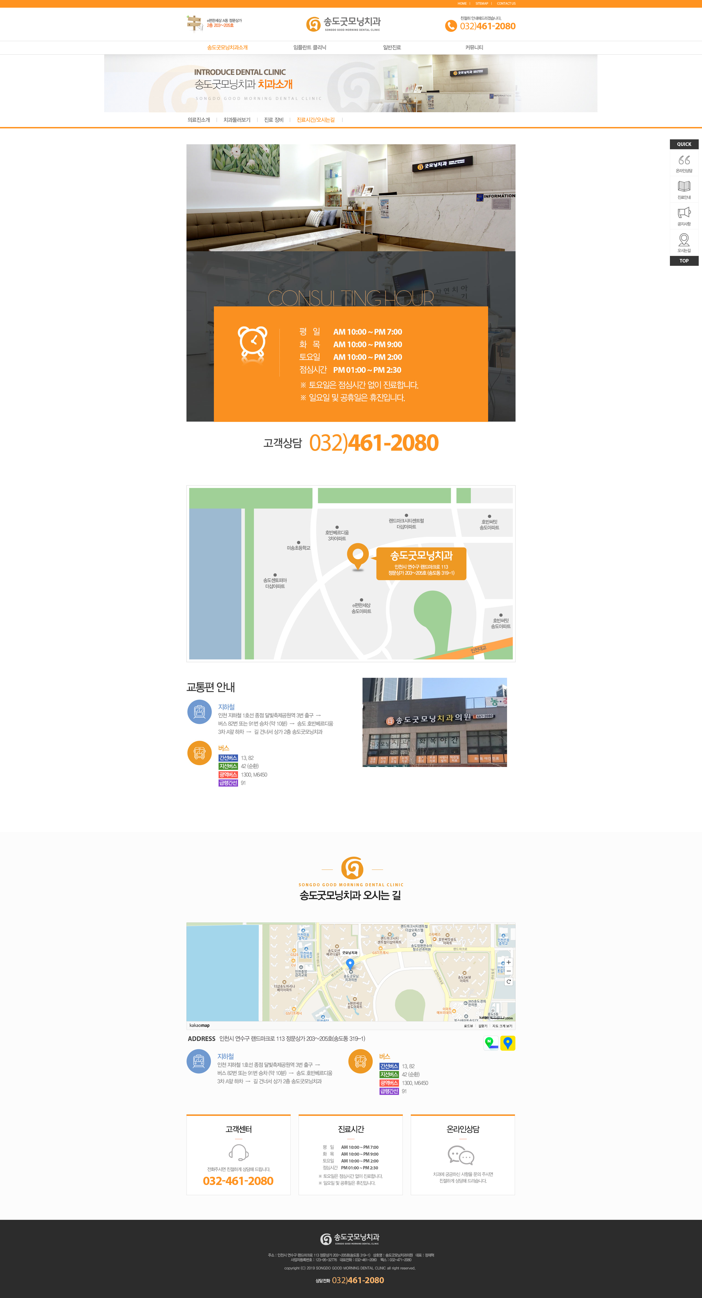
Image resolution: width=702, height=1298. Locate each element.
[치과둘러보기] (237, 117)
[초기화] (508, 981)
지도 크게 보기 (502, 1025)
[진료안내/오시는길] (316, 117)
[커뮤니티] (474, 45)
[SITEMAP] (483, 3)
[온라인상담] (463, 1116)
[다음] (508, 1037)
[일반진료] (392, 45)
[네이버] (491, 1037)
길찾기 (482, 1025)
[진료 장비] (273, 117)
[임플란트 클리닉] (310, 45)
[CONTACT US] (506, 3)
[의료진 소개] (198, 117)
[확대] (508, 962)
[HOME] (464, 3)
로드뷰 (468, 1025)
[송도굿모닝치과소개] (227, 45)
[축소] (508, 971)
